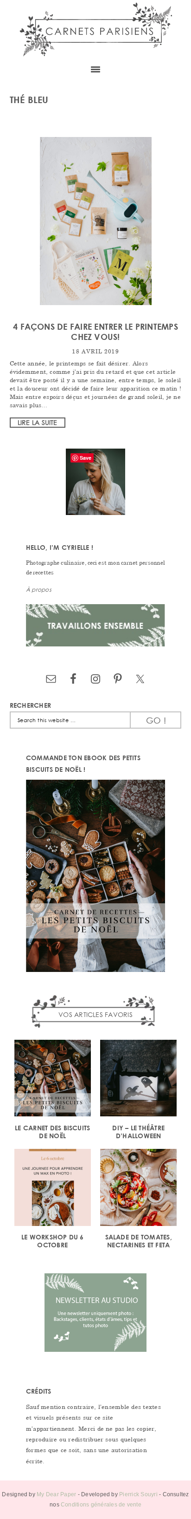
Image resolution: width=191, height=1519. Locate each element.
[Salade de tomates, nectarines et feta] (138, 1189)
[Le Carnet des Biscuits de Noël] (52, 1080)
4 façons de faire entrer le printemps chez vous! (95, 331)
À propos (38, 589)
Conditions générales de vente (101, 1504)
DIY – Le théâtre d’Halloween (138, 1132)
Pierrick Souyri (138, 1494)
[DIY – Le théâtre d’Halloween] (138, 1080)
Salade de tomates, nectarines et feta (138, 1241)
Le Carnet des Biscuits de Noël (52, 1132)
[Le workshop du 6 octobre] (52, 1189)
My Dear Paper (56, 1494)
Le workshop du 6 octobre (52, 1241)
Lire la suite (37, 422)
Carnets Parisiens (95, 29)
